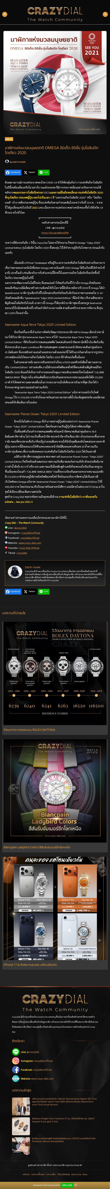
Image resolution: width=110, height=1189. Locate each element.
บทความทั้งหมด (37, 1174)
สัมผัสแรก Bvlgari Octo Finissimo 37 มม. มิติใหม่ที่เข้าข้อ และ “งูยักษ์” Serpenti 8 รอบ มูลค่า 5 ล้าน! (63, 1120)
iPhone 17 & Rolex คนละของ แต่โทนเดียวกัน (30, 965)
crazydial (22, 552)
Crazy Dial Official (29, 547)
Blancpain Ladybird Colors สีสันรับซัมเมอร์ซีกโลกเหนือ (37, 847)
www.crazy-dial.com (30, 542)
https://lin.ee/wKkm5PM (55, 232)
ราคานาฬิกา (51, 1174)
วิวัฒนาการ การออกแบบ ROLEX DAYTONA (29, 730)
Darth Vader (18, 162)
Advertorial (76, 1174)
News (85, 1174)
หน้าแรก (26, 1174)
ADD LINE (67, 1185)
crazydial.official (30, 532)
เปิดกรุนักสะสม (64, 1174)
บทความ (9, 139)
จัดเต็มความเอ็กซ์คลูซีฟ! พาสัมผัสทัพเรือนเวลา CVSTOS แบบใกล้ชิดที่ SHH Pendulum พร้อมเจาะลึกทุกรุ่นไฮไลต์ (64, 1140)
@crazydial (20, 527)
